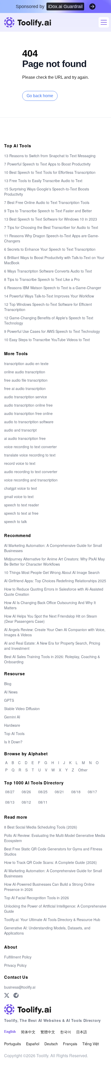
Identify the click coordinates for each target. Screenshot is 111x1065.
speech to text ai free (21, 513)
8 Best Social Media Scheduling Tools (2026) (40, 827)
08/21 (59, 791)
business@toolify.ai (19, 987)
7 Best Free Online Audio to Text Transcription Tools (46, 202)
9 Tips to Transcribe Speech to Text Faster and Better (48, 210)
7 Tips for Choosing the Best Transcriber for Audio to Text (51, 227)
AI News (11, 691)
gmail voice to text (19, 496)
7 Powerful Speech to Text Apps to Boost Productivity (47, 164)
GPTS (9, 700)
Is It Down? (13, 741)
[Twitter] (6, 995)
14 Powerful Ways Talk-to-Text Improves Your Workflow (49, 296)
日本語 (81, 1031)
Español (32, 1043)
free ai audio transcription (25, 388)
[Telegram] (16, 995)
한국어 (65, 1031)
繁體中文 (48, 1031)
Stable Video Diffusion (22, 708)
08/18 (76, 791)
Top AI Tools (14, 733)
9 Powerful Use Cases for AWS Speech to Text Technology (52, 331)
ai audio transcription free (25, 438)
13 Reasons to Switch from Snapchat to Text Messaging (50, 155)
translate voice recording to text (30, 455)
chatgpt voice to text (20, 488)
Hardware (12, 725)
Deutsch (51, 1043)
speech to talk (15, 521)
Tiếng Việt (90, 1043)
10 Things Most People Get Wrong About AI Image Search (52, 572)
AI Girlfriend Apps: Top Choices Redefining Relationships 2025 (55, 580)
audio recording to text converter (30, 471)
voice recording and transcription (31, 479)
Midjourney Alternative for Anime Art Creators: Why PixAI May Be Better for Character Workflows (54, 561)
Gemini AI (12, 716)
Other (83, 769)
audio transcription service (25, 396)
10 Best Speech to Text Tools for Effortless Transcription (50, 172)
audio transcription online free (28, 405)
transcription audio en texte (26, 363)
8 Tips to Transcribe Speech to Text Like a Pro (42, 279)
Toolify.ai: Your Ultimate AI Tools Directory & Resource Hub (52, 919)
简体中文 (28, 1031)
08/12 (26, 802)
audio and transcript (20, 430)
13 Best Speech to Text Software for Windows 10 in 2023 (50, 219)
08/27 (9, 791)
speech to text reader (21, 504)
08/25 (42, 791)
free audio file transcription (25, 380)
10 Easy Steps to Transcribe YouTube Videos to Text (47, 339)
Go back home (40, 96)
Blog (7, 683)
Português (12, 1043)
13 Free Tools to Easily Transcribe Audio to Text (43, 180)
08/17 (92, 791)
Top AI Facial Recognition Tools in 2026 (36, 897)
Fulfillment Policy (17, 957)
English (10, 1032)
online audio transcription (24, 371)
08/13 (9, 802)
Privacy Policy (15, 965)
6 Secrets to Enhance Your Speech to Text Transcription (50, 249)
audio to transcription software (28, 421)
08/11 (42, 802)
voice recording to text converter (30, 446)
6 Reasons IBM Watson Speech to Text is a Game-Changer (52, 287)
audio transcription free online (28, 413)
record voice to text (19, 463)
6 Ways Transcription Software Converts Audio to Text (48, 271)
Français (70, 1043)
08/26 (26, 791)
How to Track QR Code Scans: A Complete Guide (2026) (50, 862)
